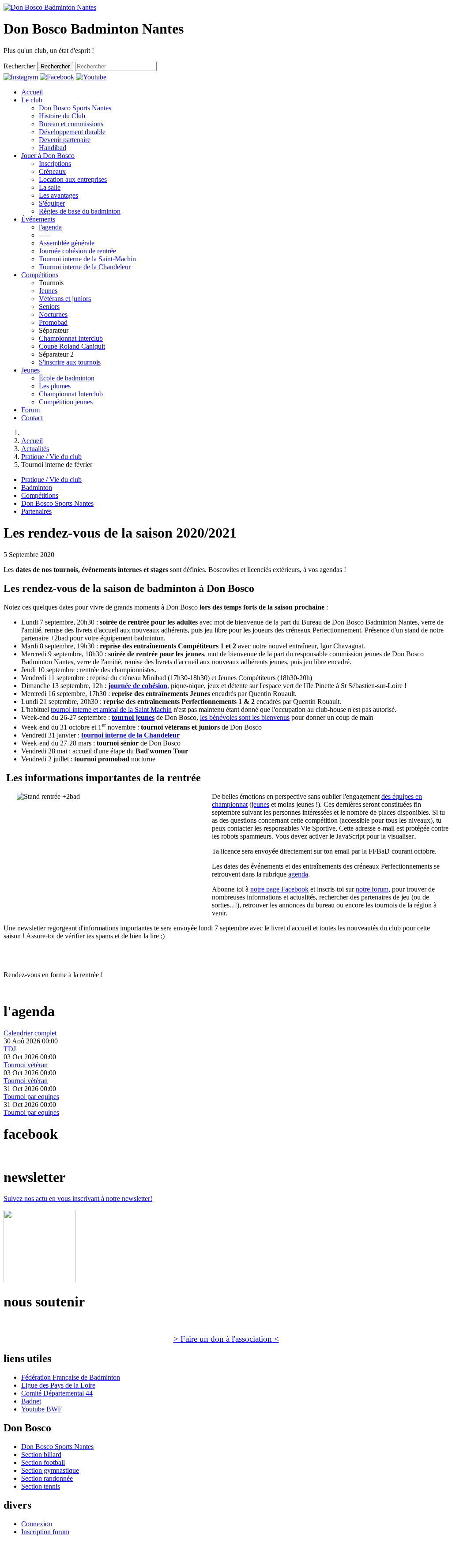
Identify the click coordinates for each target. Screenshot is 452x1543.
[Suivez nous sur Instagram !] (21, 77)
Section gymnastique (50, 1470)
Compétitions (39, 495)
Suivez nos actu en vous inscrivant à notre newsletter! (78, 1198)
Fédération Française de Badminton (70, 1377)
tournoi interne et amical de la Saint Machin (111, 709)
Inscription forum (45, 1531)
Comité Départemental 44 (57, 1393)
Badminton (36, 487)
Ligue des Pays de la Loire (58, 1385)
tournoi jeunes (133, 717)
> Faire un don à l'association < (226, 1339)
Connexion (36, 1524)
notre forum (372, 889)
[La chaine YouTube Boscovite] (91, 77)
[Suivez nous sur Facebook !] (57, 77)
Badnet (31, 1401)
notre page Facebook (279, 889)
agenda (298, 874)
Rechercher (19, 66)
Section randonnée (47, 1478)
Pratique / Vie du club (51, 479)
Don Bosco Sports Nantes (57, 503)
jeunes (260, 804)
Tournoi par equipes (31, 1096)
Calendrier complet (30, 1033)
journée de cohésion (137, 685)
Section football (43, 1462)
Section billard (41, 1454)
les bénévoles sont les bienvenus (245, 717)
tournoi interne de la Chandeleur (130, 735)
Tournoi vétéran (26, 1065)
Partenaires (36, 511)
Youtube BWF (41, 1409)
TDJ (10, 1049)
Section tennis (40, 1486)
